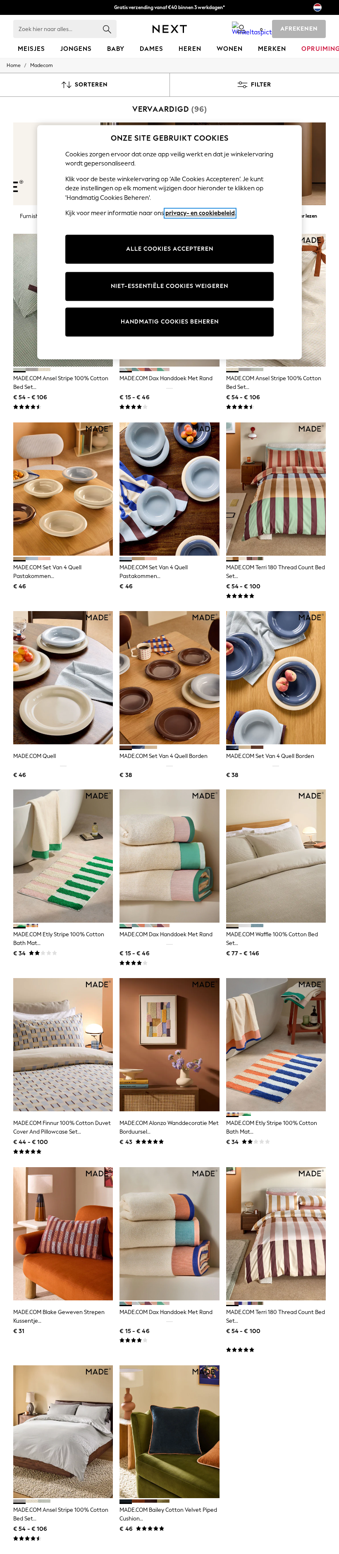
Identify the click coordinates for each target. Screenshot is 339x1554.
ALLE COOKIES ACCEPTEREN (169, 248)
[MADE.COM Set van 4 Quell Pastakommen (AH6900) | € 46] (169, 489)
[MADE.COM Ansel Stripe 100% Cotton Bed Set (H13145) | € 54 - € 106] (63, 1432)
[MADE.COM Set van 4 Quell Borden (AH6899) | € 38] (276, 677)
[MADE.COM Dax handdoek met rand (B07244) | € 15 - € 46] (169, 1233)
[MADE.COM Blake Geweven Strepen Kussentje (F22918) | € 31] (63, 1233)
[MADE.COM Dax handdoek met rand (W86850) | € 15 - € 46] (169, 856)
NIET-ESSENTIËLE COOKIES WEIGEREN (169, 286)
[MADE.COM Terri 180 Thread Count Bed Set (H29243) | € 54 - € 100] (276, 1233)
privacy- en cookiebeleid (200, 213)
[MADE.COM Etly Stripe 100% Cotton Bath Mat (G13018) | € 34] (276, 1044)
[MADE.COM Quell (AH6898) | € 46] (63, 677)
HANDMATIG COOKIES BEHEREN (170, 321)
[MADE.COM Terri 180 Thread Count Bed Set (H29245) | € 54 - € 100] (276, 489)
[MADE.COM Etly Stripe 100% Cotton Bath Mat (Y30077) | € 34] (63, 856)
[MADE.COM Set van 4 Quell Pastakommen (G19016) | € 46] (63, 489)
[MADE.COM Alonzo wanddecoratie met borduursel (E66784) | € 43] (169, 1044)
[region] (169, 242)
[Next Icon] (170, 29)
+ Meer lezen (303, 215)
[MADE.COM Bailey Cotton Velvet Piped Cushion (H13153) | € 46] (169, 1432)
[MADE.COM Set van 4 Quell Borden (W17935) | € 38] (169, 677)
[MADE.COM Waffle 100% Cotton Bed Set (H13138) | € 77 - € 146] (276, 856)
